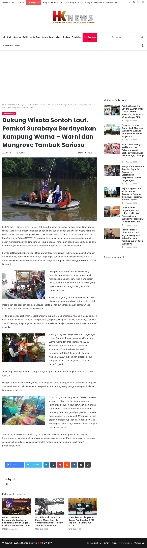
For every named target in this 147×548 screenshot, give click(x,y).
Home (7, 104)
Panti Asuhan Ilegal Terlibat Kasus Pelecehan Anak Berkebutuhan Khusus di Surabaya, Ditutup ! (133, 151)
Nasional (17, 37)
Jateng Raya (47, 37)
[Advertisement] (73, 74)
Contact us (139, 543)
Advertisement (125, 543)
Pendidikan (77, 37)
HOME (8, 37)
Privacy (114, 543)
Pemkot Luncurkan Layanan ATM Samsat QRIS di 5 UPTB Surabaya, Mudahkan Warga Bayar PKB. (133, 112)
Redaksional (92, 543)
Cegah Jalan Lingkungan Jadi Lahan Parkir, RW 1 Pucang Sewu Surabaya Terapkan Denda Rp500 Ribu (132, 214)
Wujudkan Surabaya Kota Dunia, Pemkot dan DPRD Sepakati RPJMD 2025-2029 (81, 521)
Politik (25, 37)
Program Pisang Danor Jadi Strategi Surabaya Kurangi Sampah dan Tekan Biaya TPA (132, 131)
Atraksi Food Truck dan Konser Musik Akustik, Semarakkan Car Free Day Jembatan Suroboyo (49, 521)
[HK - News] (73, 17)
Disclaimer (104, 543)
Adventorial (8, 45)
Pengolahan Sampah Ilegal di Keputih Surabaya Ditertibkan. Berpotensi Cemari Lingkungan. (133, 173)
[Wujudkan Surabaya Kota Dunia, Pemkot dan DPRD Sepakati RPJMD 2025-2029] (82, 506)
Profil (17, 45)
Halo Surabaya (90, 37)
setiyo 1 (7, 153)
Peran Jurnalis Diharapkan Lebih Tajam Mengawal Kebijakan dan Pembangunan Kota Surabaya (132, 236)
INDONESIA (47, 543)
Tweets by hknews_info (114, 257)
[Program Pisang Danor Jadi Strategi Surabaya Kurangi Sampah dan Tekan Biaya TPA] (112, 129)
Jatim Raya (35, 37)
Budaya (66, 37)
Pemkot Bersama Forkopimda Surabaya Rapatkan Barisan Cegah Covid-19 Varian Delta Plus (16, 521)
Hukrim (58, 37)
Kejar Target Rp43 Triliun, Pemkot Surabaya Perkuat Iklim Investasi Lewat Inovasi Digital (133, 194)
